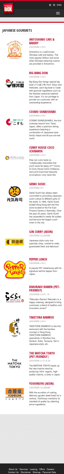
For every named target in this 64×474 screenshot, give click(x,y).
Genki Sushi (37, 184)
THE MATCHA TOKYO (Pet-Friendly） (42, 355)
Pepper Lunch (38, 259)
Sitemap (37, 472)
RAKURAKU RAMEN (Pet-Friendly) (44, 288)
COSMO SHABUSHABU (42, 111)
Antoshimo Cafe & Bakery (41, 41)
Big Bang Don (38, 73)
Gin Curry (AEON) (41, 231)
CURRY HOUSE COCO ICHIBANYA (41, 149)
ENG (59, 4)
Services (24, 469)
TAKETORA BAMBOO (41, 317)
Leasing (33, 469)
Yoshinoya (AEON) (41, 383)
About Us (13, 469)
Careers (50, 469)
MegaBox (9, 9)
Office (42, 469)
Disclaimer (26, 472)
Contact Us (13, 472)
